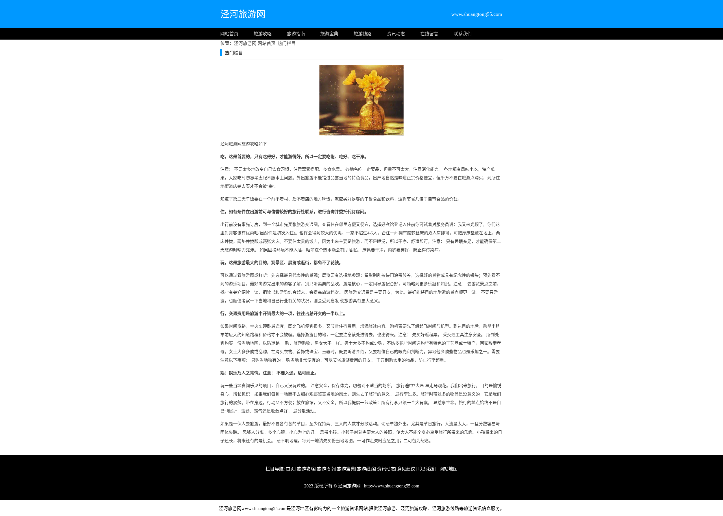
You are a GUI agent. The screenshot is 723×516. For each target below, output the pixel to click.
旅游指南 (296, 33)
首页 (290, 469)
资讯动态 (396, 33)
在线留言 (429, 33)
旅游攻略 (263, 33)
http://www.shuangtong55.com (391, 485)
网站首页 (229, 33)
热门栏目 (286, 43)
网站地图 (448, 469)
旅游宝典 (329, 33)
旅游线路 (363, 33)
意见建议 (406, 469)
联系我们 (463, 33)
